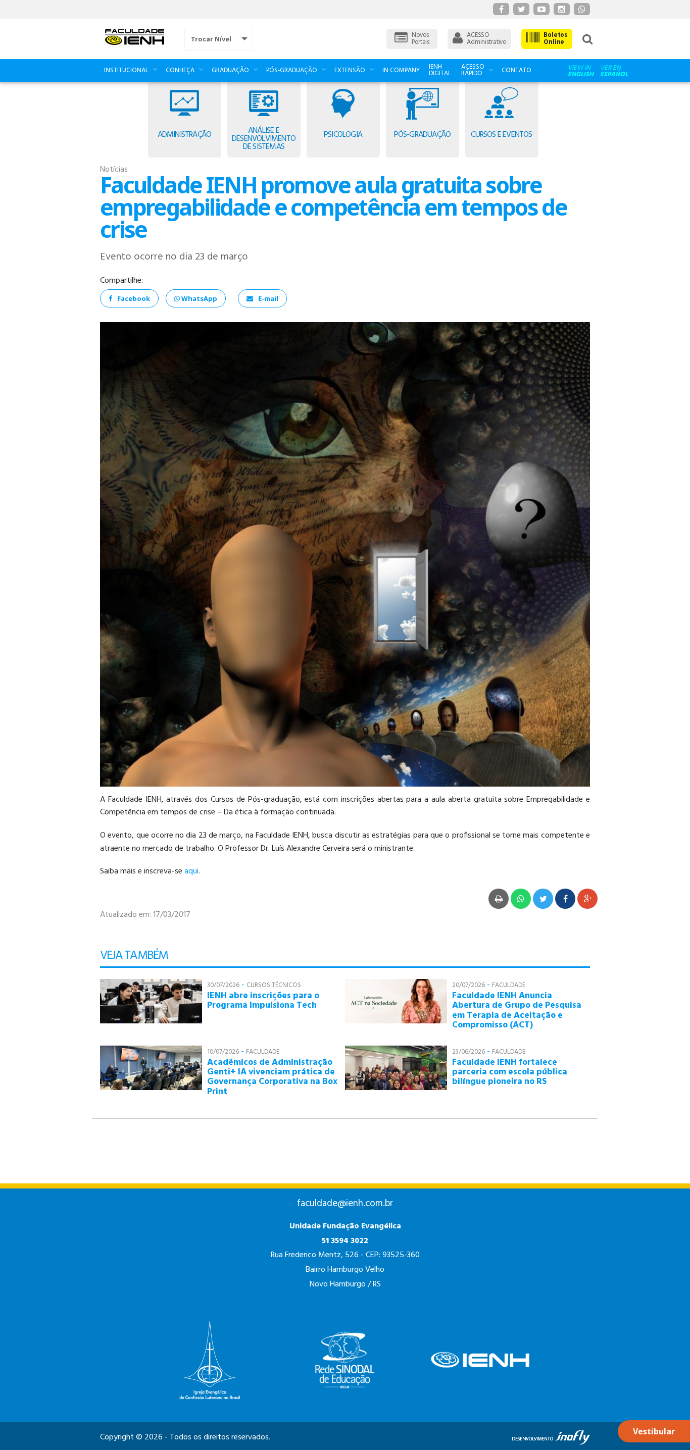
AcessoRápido (472, 70)
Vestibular (654, 1431)
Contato (516, 70)
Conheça (180, 70)
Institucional (126, 70)
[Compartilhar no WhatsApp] (521, 899)
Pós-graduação (291, 70)
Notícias (114, 169)
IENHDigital (440, 70)
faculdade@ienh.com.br (345, 1203)
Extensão (349, 70)
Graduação (230, 70)
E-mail (268, 298)
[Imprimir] (498, 899)
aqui (191, 871)
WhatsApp (198, 298)
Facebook (133, 298)
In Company (401, 70)
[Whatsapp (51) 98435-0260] (582, 9)
